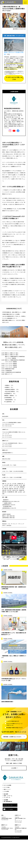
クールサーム (7, 797)
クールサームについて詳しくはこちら (14, 78)
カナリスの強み (7, 787)
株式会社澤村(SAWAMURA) (12, 108)
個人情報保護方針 (8, 801)
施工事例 (6, 794)
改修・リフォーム (8, 795)
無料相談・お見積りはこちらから (13, 736)
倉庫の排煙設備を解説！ (7, 701)
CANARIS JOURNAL (7, 570)
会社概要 (6, 800)
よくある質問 (6, 791)
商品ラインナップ (7, 789)
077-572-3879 (8, 732)
